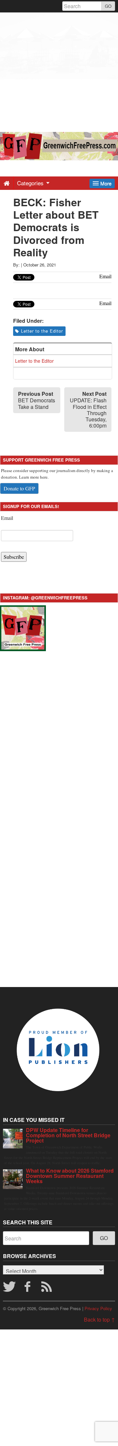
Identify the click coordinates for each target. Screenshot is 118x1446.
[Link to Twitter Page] (9, 1288)
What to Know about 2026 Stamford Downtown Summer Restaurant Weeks (70, 1176)
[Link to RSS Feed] (47, 1288)
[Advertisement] (59, 71)
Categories (31, 183)
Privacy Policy (98, 1308)
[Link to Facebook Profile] (28, 1288)
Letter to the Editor (42, 331)
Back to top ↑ (99, 1319)
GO (108, 6)
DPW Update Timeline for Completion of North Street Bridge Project (68, 1135)
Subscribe (14, 556)
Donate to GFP (19, 488)
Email (7, 517)
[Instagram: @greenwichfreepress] (23, 627)
